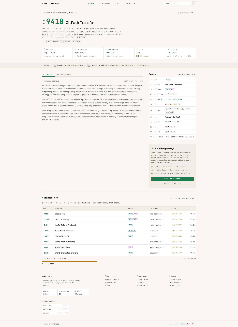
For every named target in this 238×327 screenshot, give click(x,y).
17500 (46, 219)
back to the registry (172, 184)
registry (46, 13)
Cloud (77, 42)
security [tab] (65, 74)
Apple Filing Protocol (65, 225)
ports (91, 3)
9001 (45, 242)
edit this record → (173, 179)
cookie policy (174, 286)
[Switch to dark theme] (194, 3)
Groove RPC (60, 214)
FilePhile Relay (62, 247)
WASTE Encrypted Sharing (66, 253)
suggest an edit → (187, 13)
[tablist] (92, 74)
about (141, 283)
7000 (45, 230)
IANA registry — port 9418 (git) (178, 137)
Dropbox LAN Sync (63, 219)
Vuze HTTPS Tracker (64, 230)
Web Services (156, 214)
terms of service (175, 283)
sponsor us (143, 286)
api (117, 3)
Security (154, 231)
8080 (45, 247)
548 (45, 225)
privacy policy (175, 280)
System (67, 42)
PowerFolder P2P (62, 236)
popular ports (113, 280)
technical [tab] (49, 74)
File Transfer (59, 13)
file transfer (83, 203)
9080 (45, 214)
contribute (130, 3)
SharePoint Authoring (65, 242)
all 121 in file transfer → (183, 198)
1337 (45, 236)
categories (104, 3)
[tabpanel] (92, 100)
